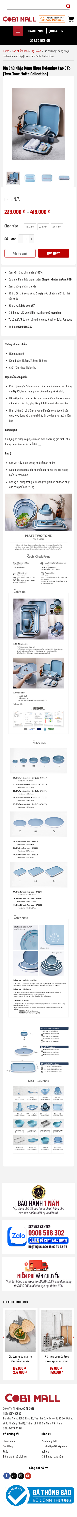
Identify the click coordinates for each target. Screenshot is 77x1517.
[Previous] (12, 124)
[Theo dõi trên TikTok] (13, 1476)
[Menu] (18, 31)
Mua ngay (53, 253)
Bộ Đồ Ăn (36, 51)
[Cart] (71, 19)
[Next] (65, 124)
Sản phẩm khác (20, 51)
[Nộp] (69, 6)
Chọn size (11, 226)
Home (6, 51)
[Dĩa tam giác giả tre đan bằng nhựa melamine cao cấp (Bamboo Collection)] (20, 1331)
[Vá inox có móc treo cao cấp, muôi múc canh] (56, 1331)
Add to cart (20, 253)
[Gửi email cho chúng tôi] (21, 1476)
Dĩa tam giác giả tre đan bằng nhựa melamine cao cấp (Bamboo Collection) (20, 1358)
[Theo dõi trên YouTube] (28, 1476)
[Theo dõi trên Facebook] (6, 1476)
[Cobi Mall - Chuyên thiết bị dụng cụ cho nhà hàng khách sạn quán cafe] (19, 19)
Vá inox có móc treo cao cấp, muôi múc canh (57, 1358)
